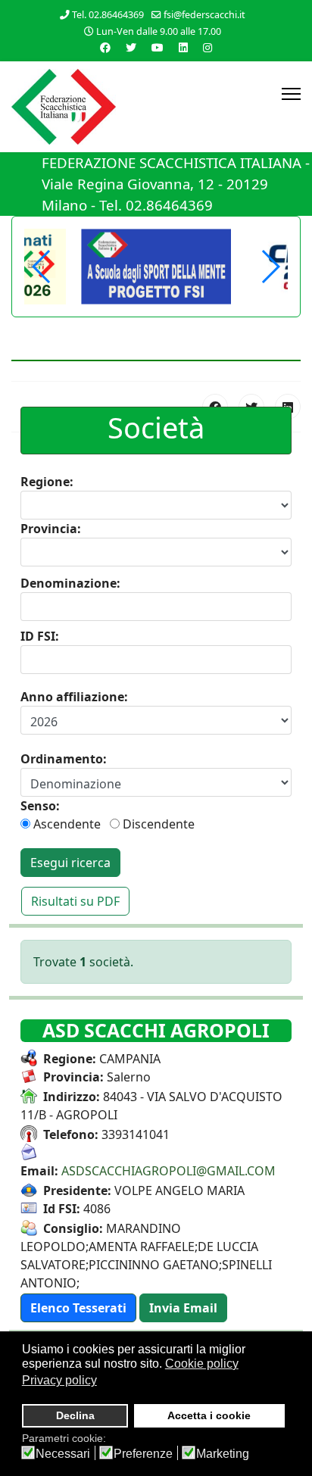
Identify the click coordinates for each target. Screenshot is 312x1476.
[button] (270, 266)
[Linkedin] (183, 47)
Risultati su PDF (75, 901)
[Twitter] (131, 47)
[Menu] (291, 94)
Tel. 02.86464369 (108, 14)
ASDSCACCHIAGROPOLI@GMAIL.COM (168, 1170)
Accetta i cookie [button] (209, 1415)
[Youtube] (157, 47)
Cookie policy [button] (202, 1363)
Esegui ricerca (70, 862)
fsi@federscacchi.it (204, 14)
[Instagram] (207, 47)
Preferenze (143, 1454)
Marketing (222, 1454)
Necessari (63, 1454)
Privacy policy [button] (59, 1380)
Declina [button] (75, 1415)
